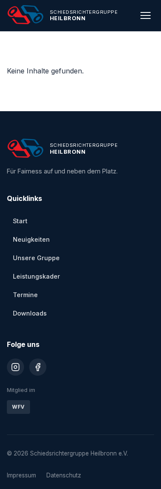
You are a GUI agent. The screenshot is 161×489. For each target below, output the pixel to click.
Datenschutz (63, 475)
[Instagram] (15, 367)
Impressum (21, 475)
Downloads (30, 313)
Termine (25, 294)
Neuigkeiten (31, 239)
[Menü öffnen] (145, 15)
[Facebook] (37, 367)
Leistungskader (36, 276)
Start (20, 221)
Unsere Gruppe (36, 257)
